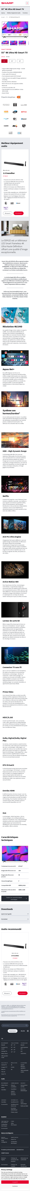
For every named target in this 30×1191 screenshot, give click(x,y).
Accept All (15, 1182)
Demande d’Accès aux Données (24, 1166)
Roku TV (3, 1069)
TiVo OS (3, 1071)
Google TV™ (4, 1067)
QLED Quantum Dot (24, 1048)
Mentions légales (3, 1158)
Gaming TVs (4, 1051)
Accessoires (4, 1104)
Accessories (4, 1128)
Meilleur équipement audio (13, 13)
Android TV (4, 1065)
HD (11, 1069)
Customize (15, 1186)
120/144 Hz (23, 1053)
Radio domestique (24, 1102)
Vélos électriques (14, 1124)
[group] (15, 30)
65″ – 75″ (13, 1045)
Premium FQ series (4, 1048)
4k (11, 1065)
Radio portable (24, 1106)
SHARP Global (5, 1153)
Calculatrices (20, 1149)
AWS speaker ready (4, 1056)
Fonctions (25, 13)
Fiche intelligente (4, 1141)
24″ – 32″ (13, 1052)
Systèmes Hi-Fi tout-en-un (14, 1105)
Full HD (12, 1067)
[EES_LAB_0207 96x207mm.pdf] (19, 97)
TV (6, 17)
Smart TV (3, 1074)
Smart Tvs (13, 1139)
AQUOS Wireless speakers (23, 1066)
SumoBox (3, 1089)
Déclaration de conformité (24, 1158)
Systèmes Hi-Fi (14, 1102)
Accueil (2, 17)
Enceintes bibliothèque (24, 1089)
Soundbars (13, 1089)
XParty (2, 1087)
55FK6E (8, 56)
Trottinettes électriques (4, 1125)
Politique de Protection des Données (14, 1159)
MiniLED (3, 1045)
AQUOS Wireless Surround (13, 1093)
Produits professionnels (8, 1149)
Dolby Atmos (4, 1053)
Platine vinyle (14, 1112)
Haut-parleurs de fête (24, 1086)
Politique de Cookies (14, 1165)
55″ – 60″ (13, 1047)
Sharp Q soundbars (13, 1086)
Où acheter (18, 213)
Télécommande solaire (24, 1071)
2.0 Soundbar (9, 173)
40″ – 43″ (13, 1049)
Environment (4, 1164)
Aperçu (3, 13)
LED (21, 1051)
